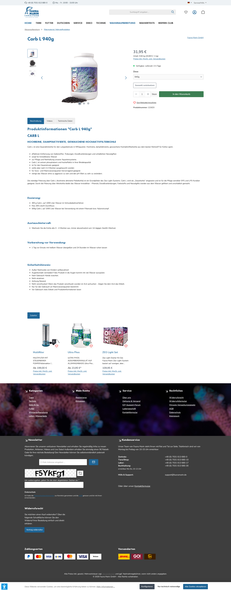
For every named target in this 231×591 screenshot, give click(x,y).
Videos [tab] (50, 121)
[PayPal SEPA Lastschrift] (58, 557)
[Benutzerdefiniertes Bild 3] (95, 557)
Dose (141, 71)
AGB (171, 408)
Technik (32, 401)
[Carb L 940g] (84, 78)
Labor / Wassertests (38, 416)
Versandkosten (108, 574)
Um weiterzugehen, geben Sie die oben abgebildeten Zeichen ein (52, 480)
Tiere (31, 397)
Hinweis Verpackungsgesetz (182, 405)
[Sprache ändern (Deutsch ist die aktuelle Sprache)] (190, 3)
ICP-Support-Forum (131, 405)
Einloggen (80, 401)
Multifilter (38, 352)
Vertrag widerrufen (34, 529)
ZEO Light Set (110, 352)
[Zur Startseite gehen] (32, 12)
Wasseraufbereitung (38, 412)
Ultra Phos (74, 352)
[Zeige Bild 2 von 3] (84, 103)
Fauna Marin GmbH (195, 37)
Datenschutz (175, 412)
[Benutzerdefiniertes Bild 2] (82, 557)
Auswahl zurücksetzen (145, 85)
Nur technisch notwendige (169, 586)
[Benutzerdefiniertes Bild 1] (70, 557)
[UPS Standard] (150, 557)
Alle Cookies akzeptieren (195, 586)
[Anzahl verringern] (136, 94)
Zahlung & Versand (131, 401)
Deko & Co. (34, 405)
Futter (31, 408)
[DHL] (124, 557)
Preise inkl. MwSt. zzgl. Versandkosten (149, 59)
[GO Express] (137, 557)
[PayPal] (29, 557)
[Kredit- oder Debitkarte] (43, 557)
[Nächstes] (126, 77)
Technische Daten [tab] (65, 121)
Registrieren (81, 397)
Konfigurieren (147, 586)
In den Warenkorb (181, 94)
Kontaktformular (130, 412)
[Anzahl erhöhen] (148, 94)
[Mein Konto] (194, 12)
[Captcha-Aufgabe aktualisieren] (80, 473)
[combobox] (139, 12)
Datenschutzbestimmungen (44, 496)
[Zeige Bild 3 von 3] (88, 103)
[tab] (35, 121)
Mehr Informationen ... (106, 586)
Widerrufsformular (178, 401)
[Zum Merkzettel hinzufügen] (56, 346)
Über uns (126, 397)
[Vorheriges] (42, 77)
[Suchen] (173, 12)
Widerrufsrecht (176, 397)
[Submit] (93, 462)
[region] (78, 77)
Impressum (174, 416)
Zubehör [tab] (33, 315)
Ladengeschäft (129, 408)
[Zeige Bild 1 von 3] (80, 103)
